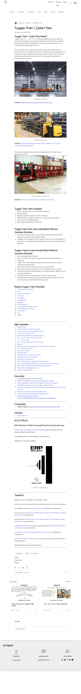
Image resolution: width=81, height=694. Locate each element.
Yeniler (45, 12)
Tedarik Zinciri (19, 553)
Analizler (53, 12)
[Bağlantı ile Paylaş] (27, 567)
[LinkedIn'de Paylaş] (23, 567)
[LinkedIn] (70, 660)
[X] (67, 660)
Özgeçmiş (16, 656)
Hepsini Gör (68, 581)
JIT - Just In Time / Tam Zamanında (55, 604)
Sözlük (27, 553)
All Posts (12, 12)
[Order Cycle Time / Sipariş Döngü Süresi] (24, 592)
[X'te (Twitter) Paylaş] (19, 567)
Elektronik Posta (43, 656)
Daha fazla (61, 12)
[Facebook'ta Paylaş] (15, 567)
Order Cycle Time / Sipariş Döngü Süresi (23, 605)
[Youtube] (73, 660)
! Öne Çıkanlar (20, 12)
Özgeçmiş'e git (16, 660)
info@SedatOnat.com (43, 659)
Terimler (16, 562)
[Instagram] (62, 660)
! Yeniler (39, 12)
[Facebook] (65, 660)
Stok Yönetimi (34, 553)
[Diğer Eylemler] (66, 23)
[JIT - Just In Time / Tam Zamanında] (56, 592)
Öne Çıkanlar (30, 12)
